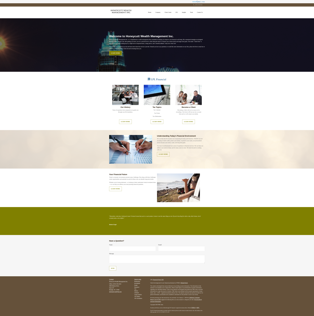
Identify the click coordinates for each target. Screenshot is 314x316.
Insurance (136, 287)
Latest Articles (138, 294)
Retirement (137, 281)
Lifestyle (136, 292)
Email (159, 244)
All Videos (137, 296)
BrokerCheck (184, 283)
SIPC (198, 307)
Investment (137, 283)
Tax (135, 289)
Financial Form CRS (158, 279)
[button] (157, 12)
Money (136, 291)
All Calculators (138, 298)
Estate (135, 285)
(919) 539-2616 (198, 4)
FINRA (193, 307)
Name (110, 244)
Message (111, 253)
